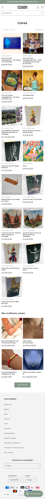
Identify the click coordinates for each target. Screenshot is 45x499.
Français (29, 480)
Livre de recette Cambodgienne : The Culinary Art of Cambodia (11, 60)
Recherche (8, 404)
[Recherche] (41, 13)
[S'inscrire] (38, 466)
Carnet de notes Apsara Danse (30, 269)
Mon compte (8, 452)
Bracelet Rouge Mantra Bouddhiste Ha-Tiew (9, 373)
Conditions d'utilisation (12, 443)
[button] (2, 7)
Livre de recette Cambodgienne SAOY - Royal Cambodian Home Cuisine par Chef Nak (32, 61)
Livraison (7, 428)
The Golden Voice (28, 95)
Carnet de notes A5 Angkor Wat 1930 (10, 302)
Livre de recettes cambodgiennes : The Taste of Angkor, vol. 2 (10, 97)
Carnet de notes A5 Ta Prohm (32, 199)
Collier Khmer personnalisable (28, 342)
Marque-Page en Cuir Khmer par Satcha (11, 200)
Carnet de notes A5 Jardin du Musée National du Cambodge (11, 234)
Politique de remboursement (14, 447)
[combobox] (22, 13)
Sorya (25, 166)
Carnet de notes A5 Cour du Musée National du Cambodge (32, 234)
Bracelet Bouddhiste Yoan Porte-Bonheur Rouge (10, 342)
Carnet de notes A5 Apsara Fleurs (10, 269)
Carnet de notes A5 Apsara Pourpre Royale (32, 131)
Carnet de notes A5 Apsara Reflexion (10, 166)
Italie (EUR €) (14, 480)
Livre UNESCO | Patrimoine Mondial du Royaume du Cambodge (10, 132)
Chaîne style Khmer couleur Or (32, 373)
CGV (6, 424)
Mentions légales (10, 438)
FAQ (5, 414)
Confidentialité (9, 433)
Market (6, 409)
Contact (7, 419)
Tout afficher (22, 385)
